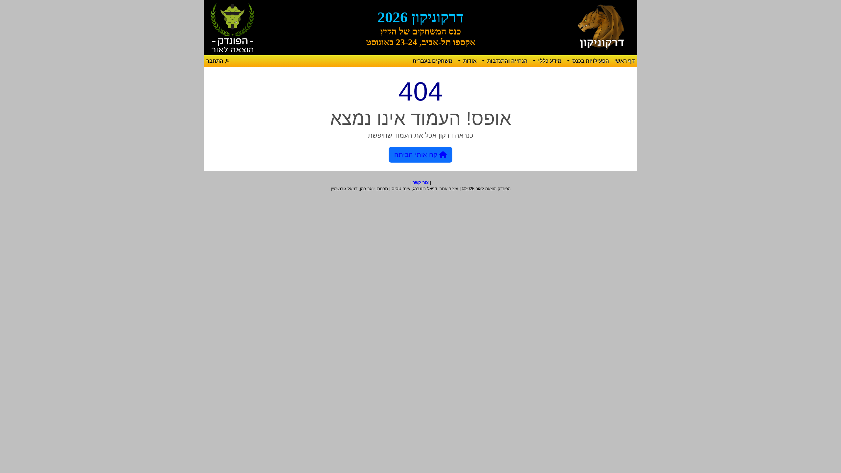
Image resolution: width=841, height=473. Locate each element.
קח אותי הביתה (416, 154)
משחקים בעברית (433, 61)
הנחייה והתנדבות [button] (507, 61)
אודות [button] (469, 61)
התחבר (215, 61)
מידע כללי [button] (549, 61)
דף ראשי (624, 61)
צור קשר (421, 182)
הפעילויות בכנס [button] (590, 61)
